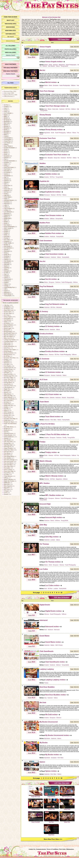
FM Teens (6, 363)
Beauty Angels (8, 331)
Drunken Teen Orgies (10, 349)
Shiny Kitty (67, 809)
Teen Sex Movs (8, 464)
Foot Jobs (6, 170)
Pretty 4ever (7, 420)
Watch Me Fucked (9, 481)
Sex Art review (50, 279)
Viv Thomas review (52, 562)
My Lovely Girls (8, 400)
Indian (6, 198)
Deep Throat (7, 146)
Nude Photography (9, 226)
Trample (6, 276)
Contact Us (32, 849)
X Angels (6, 491)
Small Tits (6, 254)
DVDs (5, 151)
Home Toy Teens (8, 381)
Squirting (6, 267)
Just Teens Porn (8, 386)
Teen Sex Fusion (8, 461)
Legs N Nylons (8, 208)
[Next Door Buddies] (31, 695)
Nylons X (6, 410)
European (7, 156)
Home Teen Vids (8, 379)
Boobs (6, 129)
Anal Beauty (7, 320)
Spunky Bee (7, 443)
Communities (7, 139)
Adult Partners (10, 64)
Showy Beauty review (53, 129)
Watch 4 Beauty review (54, 476)
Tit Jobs (6, 272)
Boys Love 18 (8, 338)
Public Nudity (7, 243)
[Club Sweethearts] (31, 659)
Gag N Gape (7, 371)
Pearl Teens (7, 417)
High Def (6, 195)
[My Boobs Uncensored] (31, 730)
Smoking (6, 256)
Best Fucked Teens (9, 333)
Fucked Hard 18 (8, 367)
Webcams (7, 292)
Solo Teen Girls (8, 441)
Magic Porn (7, 389)
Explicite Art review (52, 192)
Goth (5, 184)
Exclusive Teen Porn (9, 358)
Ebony (6, 152)
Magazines (7, 215)
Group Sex (7, 185)
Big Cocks (7, 123)
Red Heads (7, 246)
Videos (6, 284)
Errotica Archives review (54, 351)
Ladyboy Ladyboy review (55, 680)
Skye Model (7, 440)
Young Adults (7, 295)
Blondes (6, 126)
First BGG (6, 361)
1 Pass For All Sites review (55, 434)
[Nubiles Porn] (31, 231)
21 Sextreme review (52, 372)
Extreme (6, 157)
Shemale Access (8, 433)
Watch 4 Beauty (8, 479)
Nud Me (6, 409)
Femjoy (6, 359)
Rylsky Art (6, 430)
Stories (6, 269)
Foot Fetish (7, 169)
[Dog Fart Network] (31, 295)
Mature (6, 216)
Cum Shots (7, 142)
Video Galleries (10, 52)
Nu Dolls (6, 402)
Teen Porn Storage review (55, 106)
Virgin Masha (51, 796)
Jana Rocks (7, 384)
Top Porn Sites (10, 34)
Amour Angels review (53, 61)
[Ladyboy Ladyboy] (31, 677)
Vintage (6, 285)
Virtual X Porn (36, 809)
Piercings (6, 236)
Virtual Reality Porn (9, 287)
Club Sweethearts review (54, 662)
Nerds (5, 223)
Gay (5, 177)
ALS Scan (7, 315)
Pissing (6, 238)
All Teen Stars (8, 313)
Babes (6, 115)
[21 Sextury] (31, 320)
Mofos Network (8, 397)
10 (61, 592)
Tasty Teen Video (9, 450)
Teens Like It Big (8, 471)
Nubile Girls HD (8, 405)
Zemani (6, 494)
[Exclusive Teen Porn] (31, 147)
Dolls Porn (7, 348)
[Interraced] (31, 628)
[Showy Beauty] (31, 123)
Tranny (6, 277)
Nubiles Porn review (53, 233)
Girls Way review (51, 537)
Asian (5, 111)
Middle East (7, 218)
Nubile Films (7, 404)
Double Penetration (9, 147)
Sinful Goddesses (9, 436)
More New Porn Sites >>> (53, 839)
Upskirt (6, 282)
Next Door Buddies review (55, 695)
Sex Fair (51, 822)
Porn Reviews (12, 17)
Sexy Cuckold (35, 822)
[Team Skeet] (31, 410)
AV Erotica (7, 323)
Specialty (6, 264)
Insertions (6, 202)
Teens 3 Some (8, 469)
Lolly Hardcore (8, 387)
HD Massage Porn (9, 376)
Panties (6, 231)
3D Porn (6, 105)
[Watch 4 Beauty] (31, 469)
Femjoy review (50, 452)
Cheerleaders (8, 138)
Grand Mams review (53, 642)
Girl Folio (6, 372)
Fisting (6, 166)
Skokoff (6, 438)
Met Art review (50, 82)
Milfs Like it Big (8, 395)
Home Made (7, 197)
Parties (6, 233)
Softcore (6, 259)
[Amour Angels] (31, 55)
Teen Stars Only (8, 466)
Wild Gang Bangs (67, 796)
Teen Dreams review (53, 215)
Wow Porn (7, 487)
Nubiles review (51, 174)
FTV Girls (6, 364)
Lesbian (6, 210)
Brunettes (6, 131)
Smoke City (51, 809)
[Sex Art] (31, 270)
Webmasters (70, 849)
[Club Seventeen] (31, 249)
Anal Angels (7, 318)
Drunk (5, 149)
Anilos (6, 321)
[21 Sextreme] (31, 367)
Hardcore (6, 190)
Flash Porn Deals (9, 167)
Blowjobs (6, 128)
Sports (6, 266)
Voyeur (6, 290)
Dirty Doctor (7, 344)
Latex (5, 205)
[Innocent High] (31, 512)
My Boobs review (52, 754)
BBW (5, 116)
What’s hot (10, 20)
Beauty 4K (7, 330)
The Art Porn (7, 473)
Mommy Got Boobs (9, 399)
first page (36, 592)
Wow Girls (7, 484)
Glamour (6, 180)
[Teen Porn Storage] (31, 99)
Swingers (6, 271)
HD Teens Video (8, 377)
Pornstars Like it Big (9, 418)
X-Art (5, 492)
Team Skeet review (52, 416)
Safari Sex (67, 822)
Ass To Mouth (8, 113)
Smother (6, 258)
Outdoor (6, 230)
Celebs (6, 136)
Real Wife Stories (9, 427)
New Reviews (10, 27)
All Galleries (10, 45)
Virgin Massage (35, 796)
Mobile (6, 221)
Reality (6, 244)
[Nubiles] (31, 172)
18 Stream (7, 308)
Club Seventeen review (54, 254)
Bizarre (6, 124)
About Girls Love (8, 310)
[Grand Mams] (31, 644)
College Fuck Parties (10, 340)
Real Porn (51, 835)
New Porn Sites (10, 30)
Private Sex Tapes (9, 422)
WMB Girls (7, 482)
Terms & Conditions (52, 849)
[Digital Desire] (31, 613)
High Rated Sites (10, 23)
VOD (5, 289)
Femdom (6, 162)
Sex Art (6, 432)
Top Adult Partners (10, 67)
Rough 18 (7, 428)
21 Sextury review (52, 326)
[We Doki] (31, 711)
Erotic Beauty (7, 351)
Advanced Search (10, 40)
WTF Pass (7, 489)
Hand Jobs (7, 189)
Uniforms (6, 281)
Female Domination (9, 161)
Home (5, 17)
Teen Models (7, 458)
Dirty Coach (7, 343)
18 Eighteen (7, 307)
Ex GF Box (7, 356)
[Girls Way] (31, 533)
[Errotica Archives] (31, 342)
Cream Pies (7, 141)
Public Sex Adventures (10, 423)
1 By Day (6, 305)
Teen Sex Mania (8, 463)
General (6, 179)
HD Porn (6, 192)
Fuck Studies (7, 366)
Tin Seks (6, 474)
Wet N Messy (7, 294)
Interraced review (52, 626)
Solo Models (7, 261)
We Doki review (51, 714)
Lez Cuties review (52, 585)
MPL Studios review (53, 495)
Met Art (6, 392)
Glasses (6, 182)
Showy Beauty (8, 435)
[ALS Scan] (31, 388)
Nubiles (6, 407)
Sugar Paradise (8, 448)
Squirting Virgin (8, 445)
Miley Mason (7, 394)
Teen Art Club (8, 451)
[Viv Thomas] (31, 552)
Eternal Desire (8, 354)
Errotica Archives (8, 353)
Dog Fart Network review (54, 304)
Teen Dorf (6, 455)
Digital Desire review (53, 611)
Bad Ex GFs (7, 326)
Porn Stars (7, 239)
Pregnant (6, 241)
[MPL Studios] (31, 491)
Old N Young (7, 228)
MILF (5, 220)
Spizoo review (50, 771)
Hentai (6, 193)
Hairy (5, 187)
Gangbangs (7, 175)
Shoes (6, 253)
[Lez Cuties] (31, 577)
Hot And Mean (8, 382)
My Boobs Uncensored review (57, 735)
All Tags (10, 83)
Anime (6, 110)
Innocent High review (53, 517)
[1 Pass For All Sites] (31, 432)
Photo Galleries (10, 49)
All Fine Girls (7, 312)
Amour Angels (8, 317)
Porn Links (62, 849)
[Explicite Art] (31, 189)
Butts (5, 134)
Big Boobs (7, 121)
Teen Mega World (9, 456)
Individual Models (9, 200)
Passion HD (7, 415)
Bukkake (6, 133)
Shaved (6, 249)
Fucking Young (8, 369)
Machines (6, 213)
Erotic (5, 154)
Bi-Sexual (6, 119)
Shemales (7, 251)
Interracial (7, 203)
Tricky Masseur (8, 476)
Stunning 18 (7, 446)
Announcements (41, 849)
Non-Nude (7, 225)
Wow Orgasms (8, 486)
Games (6, 174)
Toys (5, 274)
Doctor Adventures (9, 346)
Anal (5, 108)
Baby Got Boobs (8, 325)
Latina (6, 207)
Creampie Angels (9, 341)
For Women (7, 172)
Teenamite (7, 468)
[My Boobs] (31, 751)
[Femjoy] (31, 450)
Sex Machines (8, 248)
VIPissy (6, 478)
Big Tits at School (9, 335)
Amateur (6, 106)
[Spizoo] (31, 770)
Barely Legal (7, 328)
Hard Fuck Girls (8, 374)
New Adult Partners (10, 71)
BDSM (6, 118)
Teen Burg (7, 453)
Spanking (6, 262)
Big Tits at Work (8, 336)
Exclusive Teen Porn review (56, 155)
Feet (5, 159)
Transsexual (7, 279)
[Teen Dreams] (31, 207)
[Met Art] (31, 79)
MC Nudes (7, 390)
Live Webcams (8, 212)
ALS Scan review (52, 394)
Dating (6, 144)
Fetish (5, 164)
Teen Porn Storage (9, 459)
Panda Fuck (7, 413)
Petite (5, 235)
